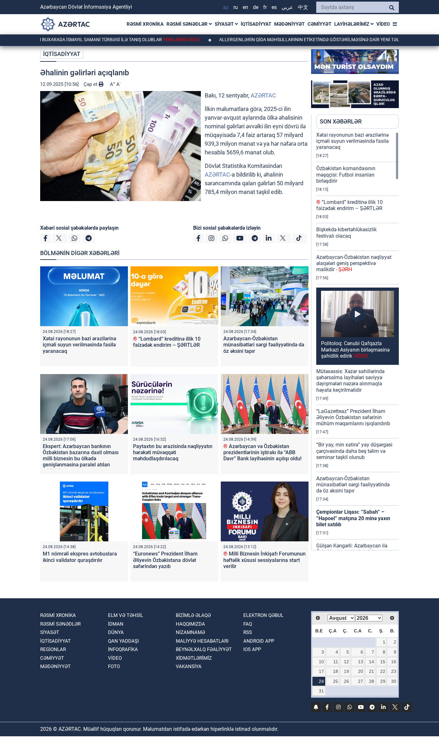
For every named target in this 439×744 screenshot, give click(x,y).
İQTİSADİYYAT (256, 24)
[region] (357, 341)
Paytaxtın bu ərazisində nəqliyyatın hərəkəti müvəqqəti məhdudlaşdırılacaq (172, 452)
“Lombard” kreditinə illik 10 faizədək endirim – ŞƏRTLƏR (167, 342)
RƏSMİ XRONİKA (145, 24)
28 (371, 681)
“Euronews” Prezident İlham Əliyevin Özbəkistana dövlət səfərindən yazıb (165, 560)
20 (360, 671)
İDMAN (115, 624)
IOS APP (252, 649)
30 (393, 681)
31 (321, 690)
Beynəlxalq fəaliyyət (204, 649)
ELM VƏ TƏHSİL (125, 615)
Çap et (91, 84)
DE (255, 7)
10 (321, 661)
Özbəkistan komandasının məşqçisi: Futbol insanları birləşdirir (345, 174)
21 (371, 671)
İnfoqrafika (123, 649)
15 (382, 661)
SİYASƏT (225, 24)
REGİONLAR (53, 649)
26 (346, 681)
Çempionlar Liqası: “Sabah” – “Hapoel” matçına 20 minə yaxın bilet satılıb (353, 518)
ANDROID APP (258, 641)
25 (335, 681)
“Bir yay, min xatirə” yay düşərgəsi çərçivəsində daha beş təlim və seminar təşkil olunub (354, 451)
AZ (225, 7)
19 (346, 671)
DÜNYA (116, 632)
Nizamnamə (190, 632)
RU (235, 7)
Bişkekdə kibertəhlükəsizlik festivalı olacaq (346, 232)
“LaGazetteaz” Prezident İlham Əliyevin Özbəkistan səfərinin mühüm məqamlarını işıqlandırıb (353, 417)
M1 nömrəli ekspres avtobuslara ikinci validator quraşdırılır (80, 557)
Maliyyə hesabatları (202, 641)
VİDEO (383, 24)
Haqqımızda (190, 624)
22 (382, 671)
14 (371, 661)
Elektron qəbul (263, 615)
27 (360, 681)
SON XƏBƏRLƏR (341, 121)
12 (346, 661)
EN (245, 7)
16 (393, 661)
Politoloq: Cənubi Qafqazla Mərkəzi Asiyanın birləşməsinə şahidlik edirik (355, 349)
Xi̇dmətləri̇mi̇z (194, 658)
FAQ (247, 624)
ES (274, 7)
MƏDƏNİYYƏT (289, 24)
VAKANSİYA (189, 666)
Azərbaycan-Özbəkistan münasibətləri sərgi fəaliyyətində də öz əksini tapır (263, 344)
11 (335, 661)
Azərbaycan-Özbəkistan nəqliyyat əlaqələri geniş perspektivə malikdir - (353, 263)
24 (321, 681)
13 (360, 661)
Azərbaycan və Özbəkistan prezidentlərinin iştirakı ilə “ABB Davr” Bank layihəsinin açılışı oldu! (262, 452)
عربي (287, 7)
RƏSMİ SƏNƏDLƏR (187, 24)
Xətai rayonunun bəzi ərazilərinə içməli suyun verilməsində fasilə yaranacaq (79, 344)
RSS (247, 632)
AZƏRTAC (263, 95)
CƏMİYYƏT (319, 24)
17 (321, 671)
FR (265, 7)
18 (335, 671)
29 (382, 681)
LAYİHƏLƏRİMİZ (352, 24)
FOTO (114, 666)
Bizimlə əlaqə (193, 615)
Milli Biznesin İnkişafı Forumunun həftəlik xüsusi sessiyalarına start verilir (264, 560)
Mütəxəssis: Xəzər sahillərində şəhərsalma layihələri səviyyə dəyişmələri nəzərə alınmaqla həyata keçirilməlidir (350, 380)
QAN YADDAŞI (123, 641)
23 (393, 671)
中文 (303, 7)
